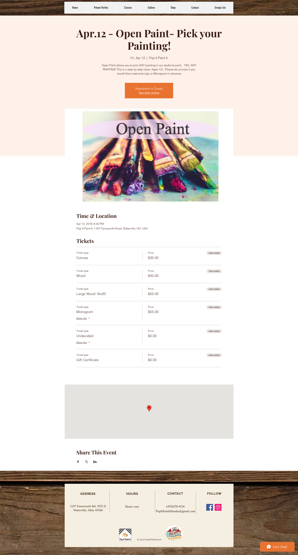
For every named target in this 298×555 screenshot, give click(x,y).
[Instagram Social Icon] (218, 507)
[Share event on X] (86, 461)
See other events (149, 92)
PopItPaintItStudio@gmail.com (175, 511)
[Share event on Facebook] (78, 461)
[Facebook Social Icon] (209, 507)
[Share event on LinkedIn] (95, 461)
